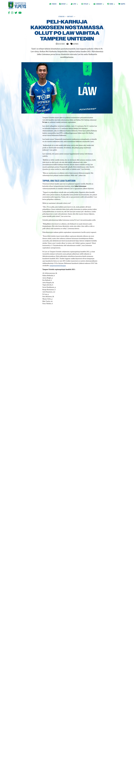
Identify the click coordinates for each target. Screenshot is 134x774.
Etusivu (62, 17)
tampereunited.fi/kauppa (58, 265)
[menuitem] (52, 4)
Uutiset (70, 17)
